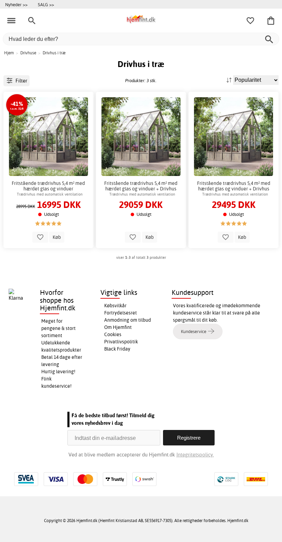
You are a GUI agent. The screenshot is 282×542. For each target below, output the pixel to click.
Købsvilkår (115, 305)
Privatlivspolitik (121, 342)
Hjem (9, 52)
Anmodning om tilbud (127, 320)
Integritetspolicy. (195, 454)
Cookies (112, 334)
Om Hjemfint (118, 327)
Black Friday (117, 349)
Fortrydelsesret (120, 313)
